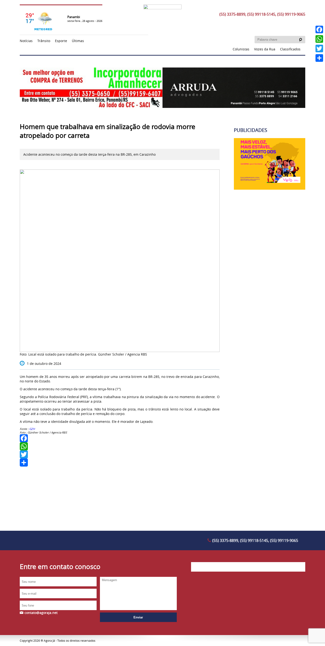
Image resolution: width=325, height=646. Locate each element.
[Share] (120, 462)
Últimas (78, 41)
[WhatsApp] (120, 446)
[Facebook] (120, 438)
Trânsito (43, 41)
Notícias (26, 41)
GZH (32, 429)
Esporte (61, 41)
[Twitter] (120, 454)
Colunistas (241, 49)
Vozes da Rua (264, 49)
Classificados (290, 49)
